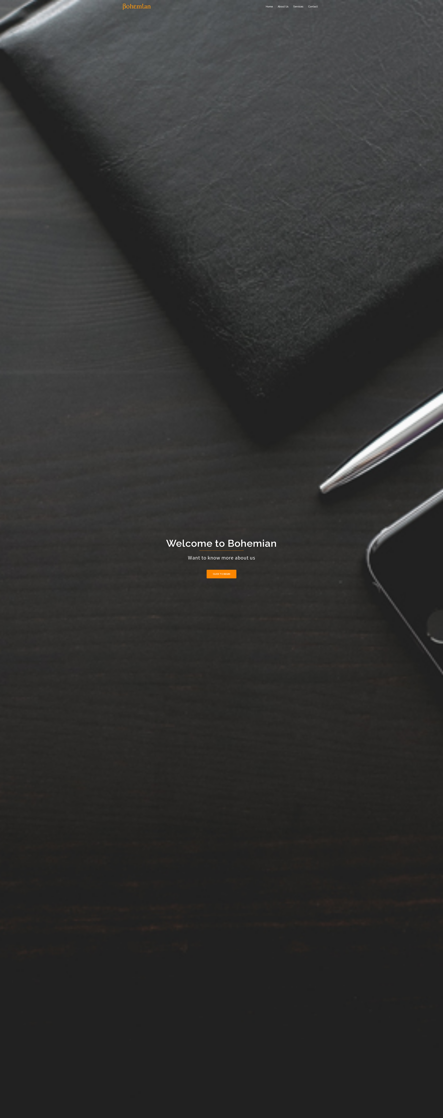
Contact (313, 6)
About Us (283, 6)
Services (298, 6)
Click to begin (221, 574)
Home (269, 6)
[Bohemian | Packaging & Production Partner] (137, 6)
